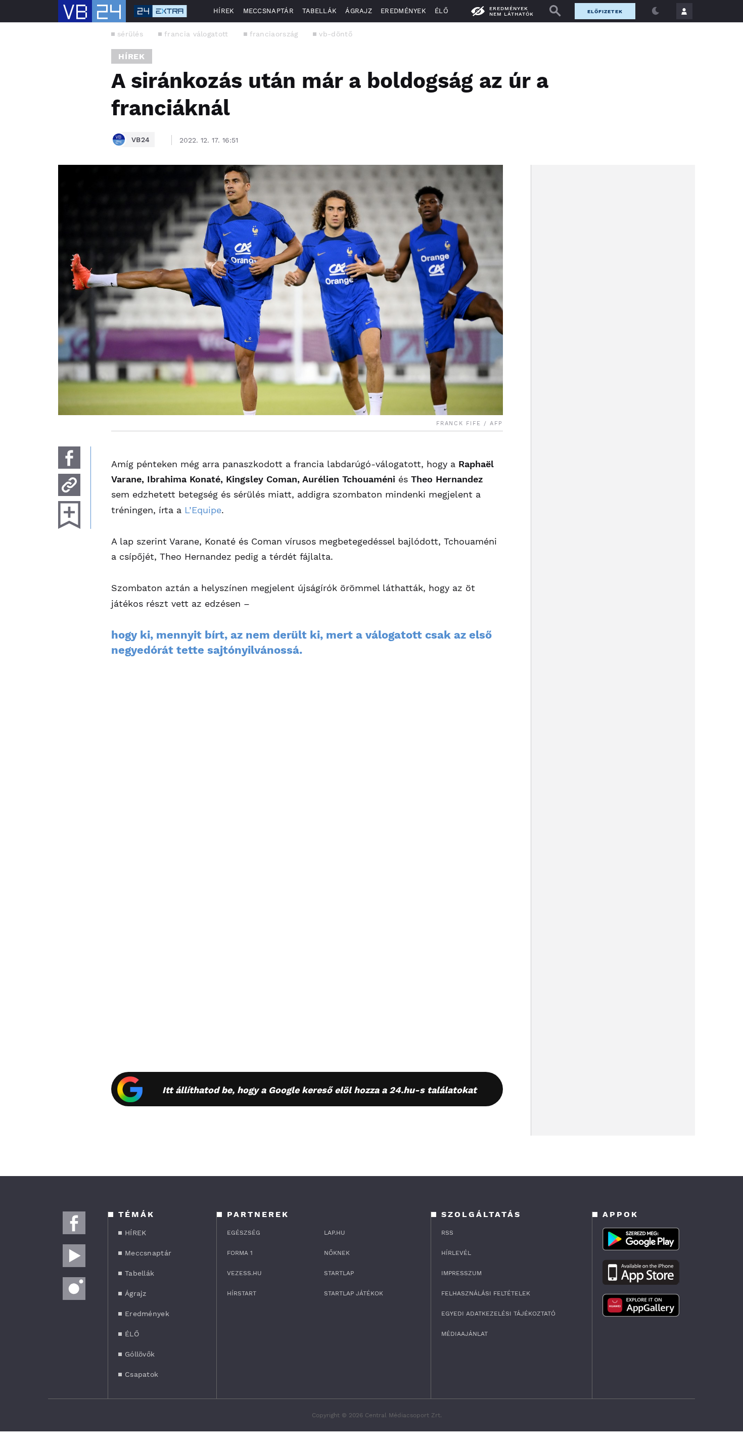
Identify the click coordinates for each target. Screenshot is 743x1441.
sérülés (130, 34)
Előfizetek (605, 11)
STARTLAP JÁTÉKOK (353, 1293)
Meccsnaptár (268, 11)
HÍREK (224, 11)
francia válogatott (196, 34)
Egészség (243, 1232)
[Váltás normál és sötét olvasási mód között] (655, 11)
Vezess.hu (244, 1273)
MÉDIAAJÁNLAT (464, 1333)
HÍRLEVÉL (456, 1252)
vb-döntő (335, 34)
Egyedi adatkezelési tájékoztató (498, 1313)
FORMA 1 (240, 1252)
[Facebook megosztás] (69, 457)
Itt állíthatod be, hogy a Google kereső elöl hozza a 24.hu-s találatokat (319, 1090)
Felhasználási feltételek (485, 1293)
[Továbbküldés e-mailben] (69, 485)
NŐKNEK (337, 1252)
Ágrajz (358, 11)
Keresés (555, 11)
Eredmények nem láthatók (511, 11)
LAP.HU (334, 1232)
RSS (447, 1232)
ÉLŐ (441, 11)
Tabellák (319, 11)
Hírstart (241, 1293)
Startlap (339, 1273)
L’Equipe (202, 510)
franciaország (274, 34)
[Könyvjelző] (69, 515)
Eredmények (403, 11)
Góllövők (140, 1354)
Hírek (131, 56)
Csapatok (141, 1374)
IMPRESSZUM (461, 1273)
